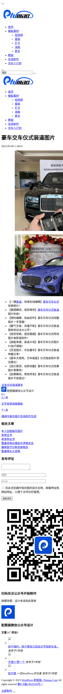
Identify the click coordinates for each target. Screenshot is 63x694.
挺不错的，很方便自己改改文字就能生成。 (33, 646)
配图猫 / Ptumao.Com (46, 680)
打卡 (17, 43)
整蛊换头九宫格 (10, 451)
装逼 (19, 301)
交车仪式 (53, 301)
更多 (17, 51)
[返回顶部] (14, 691)
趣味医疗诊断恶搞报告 (14, 447)
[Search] (34, 73)
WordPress (27, 680)
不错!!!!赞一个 (17, 662)
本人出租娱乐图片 (12, 431)
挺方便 (12, 673)
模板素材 (13, 31)
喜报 (17, 39)
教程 (10, 55)
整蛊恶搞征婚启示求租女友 (17, 443)
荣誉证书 (6, 435)
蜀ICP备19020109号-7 (30, 684)
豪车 (45, 301)
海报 (17, 47)
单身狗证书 (8, 439)
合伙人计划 (15, 63)
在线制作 (13, 59)
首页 (10, 27)
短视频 (19, 35)
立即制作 (6, 690)
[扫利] (18, 18)
